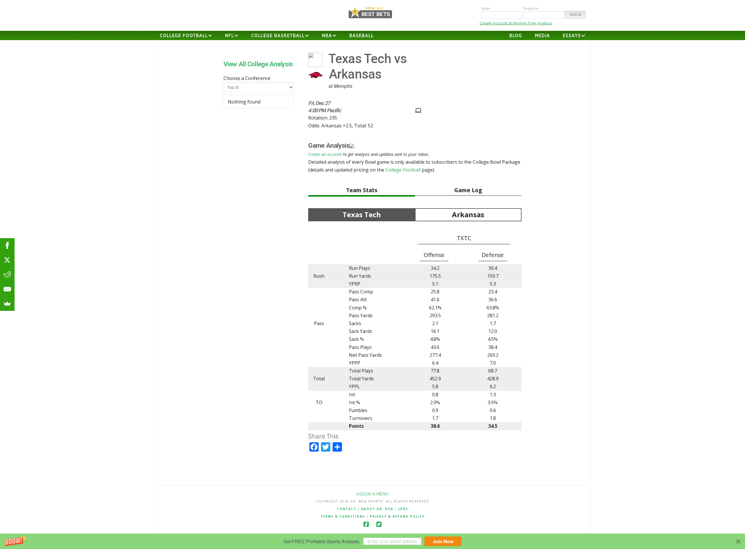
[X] (7, 260)
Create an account (325, 154)
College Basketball (278, 35)
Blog (515, 35)
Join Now (443, 541)
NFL (229, 35)
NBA (327, 35)
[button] (372, 541)
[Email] (7, 289)
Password (530, 8)
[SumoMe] (7, 303)
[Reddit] (7, 274)
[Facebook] (366, 524)
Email (486, 8)
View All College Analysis (258, 64)
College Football (184, 35)
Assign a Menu (372, 494)
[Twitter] (379, 524)
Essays (572, 35)
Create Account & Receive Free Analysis (516, 23)
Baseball (361, 35)
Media (542, 35)
